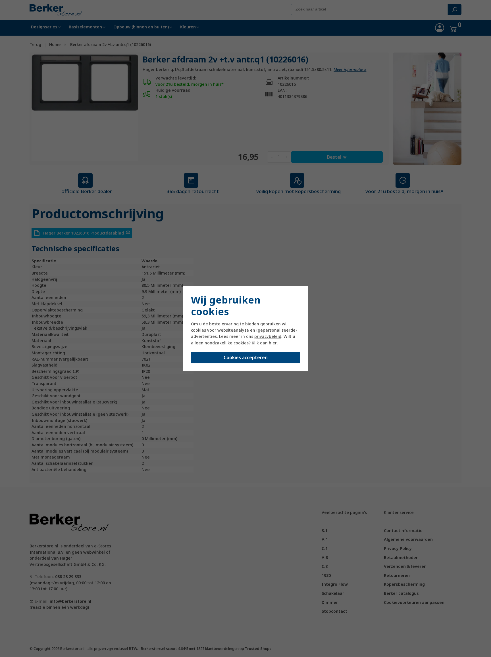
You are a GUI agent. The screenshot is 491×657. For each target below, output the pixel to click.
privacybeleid (267, 336)
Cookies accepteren (246, 357)
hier (273, 343)
